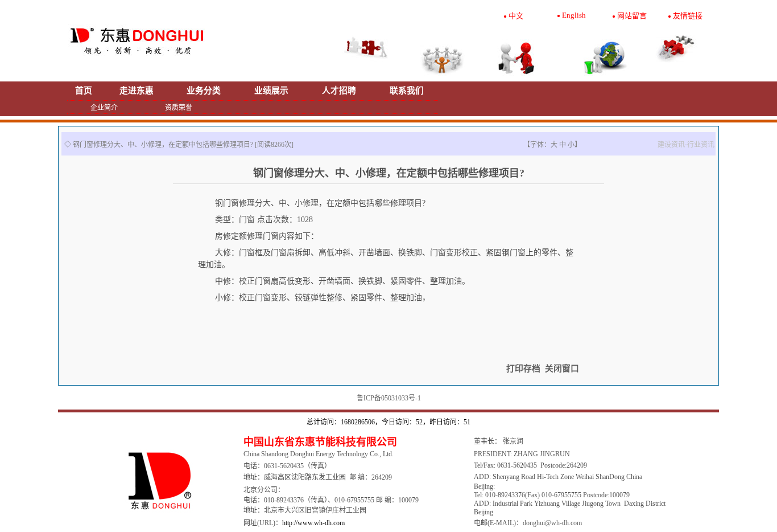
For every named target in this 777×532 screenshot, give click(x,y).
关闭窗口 (562, 368)
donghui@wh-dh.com (552, 523)
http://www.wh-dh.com (313, 523)
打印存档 (523, 368)
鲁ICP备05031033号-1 (389, 398)
